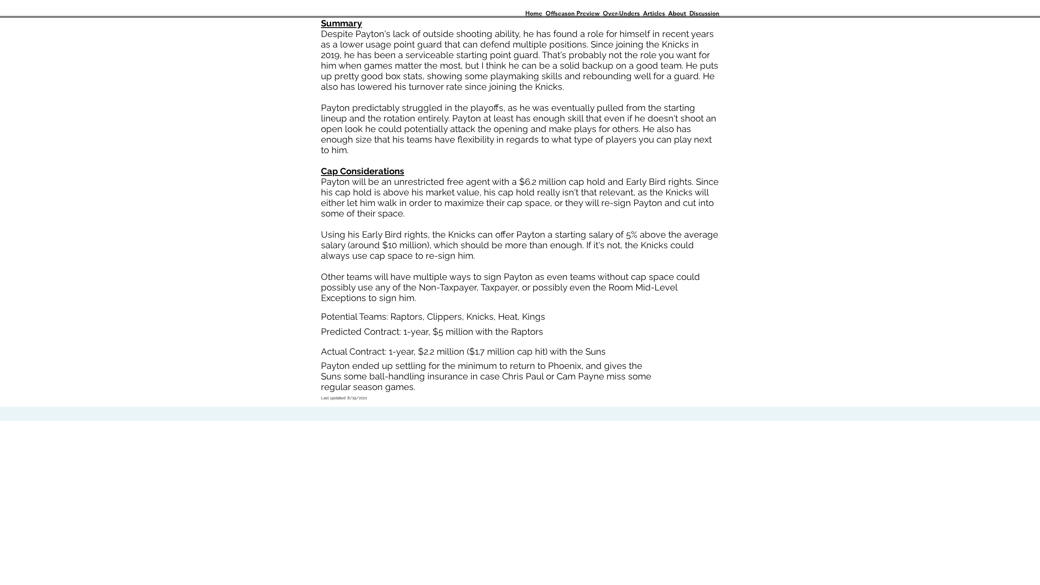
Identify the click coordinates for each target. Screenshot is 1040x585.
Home (533, 13)
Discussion (704, 13)
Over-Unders (621, 13)
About (677, 13)
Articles (654, 13)
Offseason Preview (573, 13)
